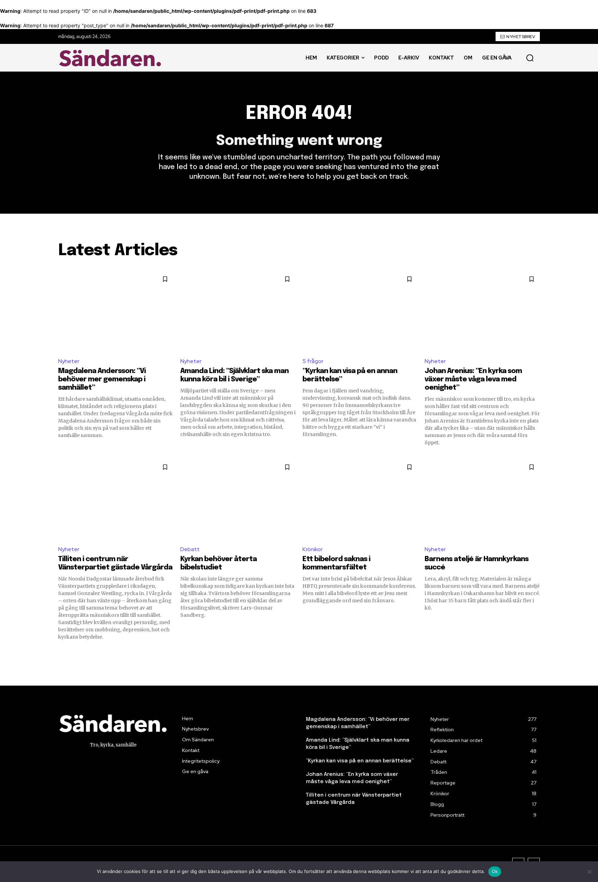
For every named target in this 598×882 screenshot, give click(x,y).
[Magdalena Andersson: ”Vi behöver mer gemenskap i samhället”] (115, 311)
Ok (495, 871)
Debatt (190, 549)
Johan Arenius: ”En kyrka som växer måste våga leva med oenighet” (473, 379)
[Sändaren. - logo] (111, 57)
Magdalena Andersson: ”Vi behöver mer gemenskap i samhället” (102, 379)
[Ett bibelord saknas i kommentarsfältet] (360, 499)
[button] (530, 58)
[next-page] (535, 653)
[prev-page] (62, 653)
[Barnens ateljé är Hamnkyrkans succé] (482, 499)
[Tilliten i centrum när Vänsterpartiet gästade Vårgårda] (115, 499)
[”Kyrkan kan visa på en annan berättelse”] (360, 311)
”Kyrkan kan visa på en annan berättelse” (360, 761)
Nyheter (68, 361)
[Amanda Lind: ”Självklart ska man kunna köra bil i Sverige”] (238, 311)
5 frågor (312, 361)
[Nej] (589, 871)
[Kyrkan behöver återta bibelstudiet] (238, 499)
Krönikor (312, 549)
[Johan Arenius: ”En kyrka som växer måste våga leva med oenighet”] (482, 311)
